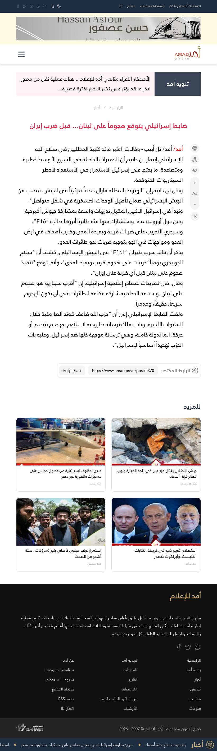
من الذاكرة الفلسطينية (119, 699)
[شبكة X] (24, 6)
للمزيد (192, 406)
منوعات (195, 708)
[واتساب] (38, 6)
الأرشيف (130, 708)
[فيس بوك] (18, 6)
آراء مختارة (129, 689)
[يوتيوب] (31, 6)
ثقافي (195, 689)
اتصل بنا (67, 708)
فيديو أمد (129, 660)
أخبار (97, 107)
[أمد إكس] (188, 647)
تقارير (133, 679)
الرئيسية (116, 107)
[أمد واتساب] (197, 647)
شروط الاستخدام (60, 679)
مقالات (195, 699)
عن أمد (68, 660)
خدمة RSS (66, 699)
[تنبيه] (45, 6)
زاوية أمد (194, 670)
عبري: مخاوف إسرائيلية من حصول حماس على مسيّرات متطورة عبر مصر (80, 745)
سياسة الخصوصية (60, 670)
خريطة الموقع (63, 689)
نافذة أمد (130, 670)
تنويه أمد (178, 83)
